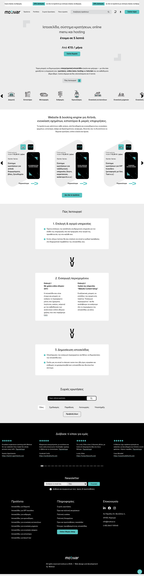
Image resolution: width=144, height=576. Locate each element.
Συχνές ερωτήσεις (64, 507)
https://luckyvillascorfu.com (86, 456)
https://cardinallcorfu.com (48, 456)
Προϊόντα (27, 12)
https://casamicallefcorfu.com (124, 456)
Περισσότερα (20, 449)
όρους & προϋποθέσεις (86, 489)
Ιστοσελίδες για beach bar (21, 538)
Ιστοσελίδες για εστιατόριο (21, 534)
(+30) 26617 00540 (110, 526)
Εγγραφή (94, 484)
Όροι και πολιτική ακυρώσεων (68, 510)
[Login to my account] (121, 12)
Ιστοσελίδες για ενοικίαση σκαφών (24, 530)
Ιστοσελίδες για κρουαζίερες (22, 518)
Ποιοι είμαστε (62, 12)
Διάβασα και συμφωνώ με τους (74, 489)
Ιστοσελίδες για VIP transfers (22, 510)
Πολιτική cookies (63, 514)
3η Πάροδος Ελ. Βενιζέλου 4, (114, 514)
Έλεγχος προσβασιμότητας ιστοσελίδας (72, 526)
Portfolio (36, 12)
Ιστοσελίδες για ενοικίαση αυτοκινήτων (26, 522)
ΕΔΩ (46, 315)
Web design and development (86, 564)
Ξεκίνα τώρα (132, 12)
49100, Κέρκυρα (109, 518)
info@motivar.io (109, 522)
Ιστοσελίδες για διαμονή (20, 507)
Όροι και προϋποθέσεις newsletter (70, 522)
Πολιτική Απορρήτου (65, 518)
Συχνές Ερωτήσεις (48, 12)
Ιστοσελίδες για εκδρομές (21, 514)
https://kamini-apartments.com (13, 456)
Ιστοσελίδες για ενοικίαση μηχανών (24, 526)
